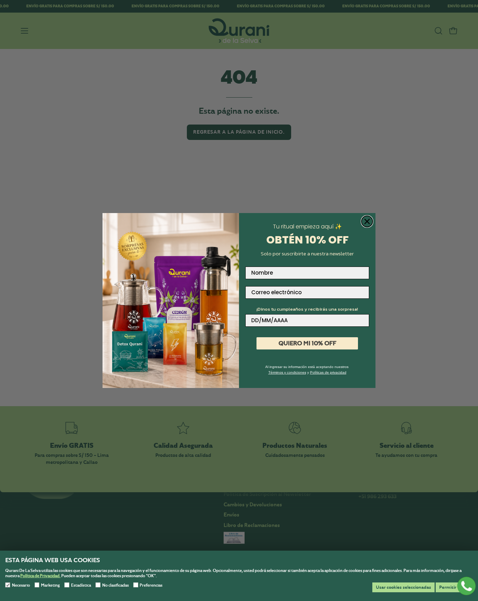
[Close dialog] (367, 221)
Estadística (81, 585)
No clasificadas (115, 585)
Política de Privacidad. (40, 576)
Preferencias (151, 585)
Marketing (50, 585)
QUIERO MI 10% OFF (307, 343)
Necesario (21, 585)
